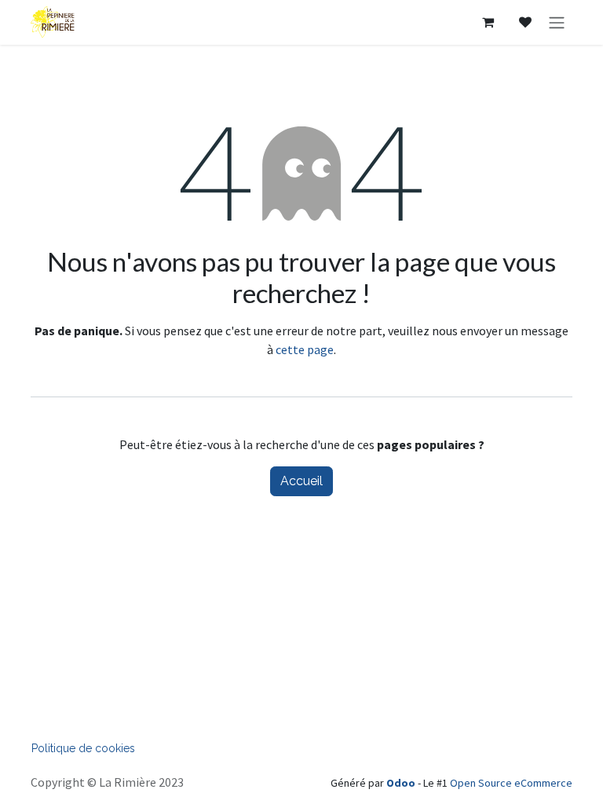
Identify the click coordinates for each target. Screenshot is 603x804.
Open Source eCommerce (511, 783)
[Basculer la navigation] (556, 22)
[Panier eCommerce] (487, 22)
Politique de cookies (83, 748)
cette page (305, 349)
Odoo (402, 783)
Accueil (301, 480)
